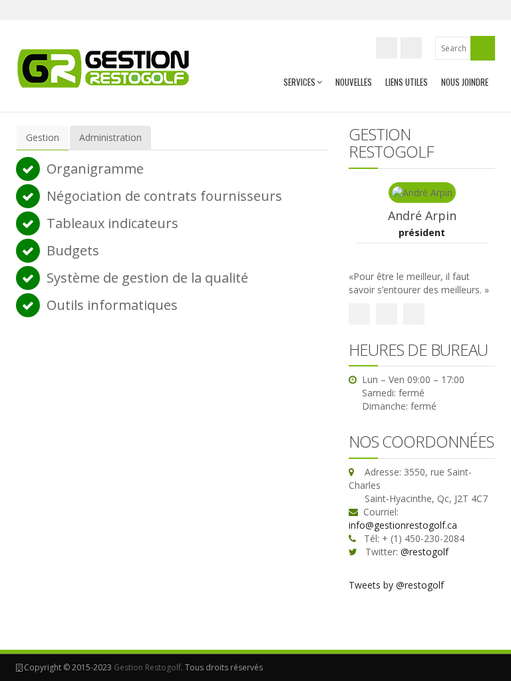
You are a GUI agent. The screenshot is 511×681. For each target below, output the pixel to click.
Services (299, 81)
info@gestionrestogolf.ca (403, 525)
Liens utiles (406, 81)
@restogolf (424, 551)
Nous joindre (464, 81)
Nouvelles (353, 81)
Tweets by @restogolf (396, 585)
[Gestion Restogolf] (104, 68)
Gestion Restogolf (147, 667)
